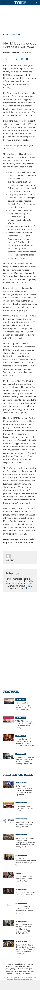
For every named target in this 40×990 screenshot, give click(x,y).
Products (19, 873)
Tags (23, 966)
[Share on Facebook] (11, 59)
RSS (32, 971)
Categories (17, 966)
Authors (29, 966)
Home (5, 35)
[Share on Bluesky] (22, 59)
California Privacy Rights (24, 969)
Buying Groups (21, 783)
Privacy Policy (10, 969)
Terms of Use (9, 971)
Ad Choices (18, 971)
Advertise (9, 966)
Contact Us (30, 964)
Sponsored (21, 699)
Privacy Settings (28, 973)
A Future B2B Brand (18, 964)
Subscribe (26, 971)
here (28, 588)
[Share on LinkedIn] (16, 59)
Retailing (16, 35)
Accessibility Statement (14, 973)
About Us (8, 964)
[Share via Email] (27, 59)
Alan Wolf (7, 52)
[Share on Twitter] (6, 59)
